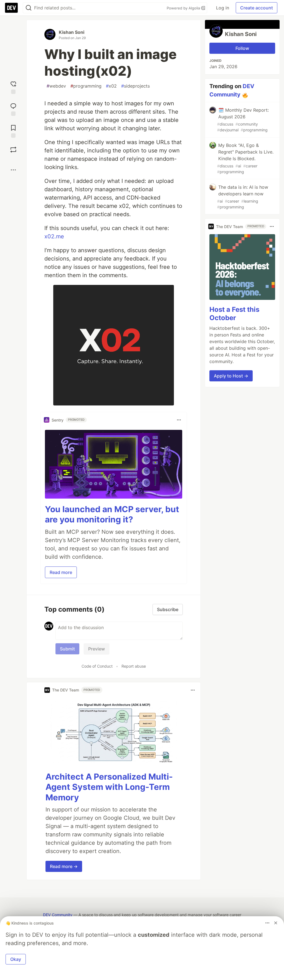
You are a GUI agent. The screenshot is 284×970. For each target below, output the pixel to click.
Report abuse (133, 666)
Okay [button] (15, 959)
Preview (96, 649)
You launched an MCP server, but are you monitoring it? (112, 514)
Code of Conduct (97, 666)
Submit (67, 649)
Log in (222, 8)
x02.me (54, 236)
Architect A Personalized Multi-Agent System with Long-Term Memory (109, 787)
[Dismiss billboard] (276, 922)
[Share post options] (13, 169)
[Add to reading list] (13, 130)
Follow (242, 48)
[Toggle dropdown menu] (178, 419)
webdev (56, 86)
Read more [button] (61, 572)
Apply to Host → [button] (231, 376)
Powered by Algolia (184, 8)
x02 (111, 86)
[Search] (28, 8)
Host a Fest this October (234, 313)
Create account (256, 8)
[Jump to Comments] (13, 109)
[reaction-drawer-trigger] (13, 87)
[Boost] (13, 149)
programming (86, 86)
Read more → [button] (64, 866)
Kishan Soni (71, 32)
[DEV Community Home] (11, 7)
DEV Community (57, 914)
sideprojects (135, 86)
